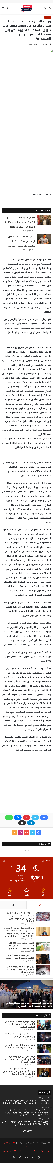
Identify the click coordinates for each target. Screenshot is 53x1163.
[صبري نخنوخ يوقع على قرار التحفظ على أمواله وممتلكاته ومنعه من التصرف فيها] (44, 220)
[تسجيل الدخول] (45, 9)
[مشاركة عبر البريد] (22, 822)
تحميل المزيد (26, 1130)
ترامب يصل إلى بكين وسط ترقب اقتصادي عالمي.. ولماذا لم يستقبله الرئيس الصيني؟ (28, 1004)
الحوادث (47, 17)
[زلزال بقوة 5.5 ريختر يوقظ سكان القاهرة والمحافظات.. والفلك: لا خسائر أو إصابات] (43, 970)
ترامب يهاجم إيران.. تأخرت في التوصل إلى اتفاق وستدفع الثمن (19, 1035)
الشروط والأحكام (16, 1151)
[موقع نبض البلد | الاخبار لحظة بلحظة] (26, 8)
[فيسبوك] (44, 817)
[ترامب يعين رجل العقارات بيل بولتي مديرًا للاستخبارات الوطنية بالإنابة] (44, 1048)
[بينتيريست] (26, 817)
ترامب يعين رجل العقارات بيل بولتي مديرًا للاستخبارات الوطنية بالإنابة (20, 1046)
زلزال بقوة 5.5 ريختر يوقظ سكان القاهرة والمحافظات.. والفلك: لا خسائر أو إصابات (20, 969)
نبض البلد (46, 44)
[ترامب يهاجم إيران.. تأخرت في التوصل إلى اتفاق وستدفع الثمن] (44, 1037)
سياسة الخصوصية (30, 1151)
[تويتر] (35, 817)
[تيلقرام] (31, 822)
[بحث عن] (49, 9)
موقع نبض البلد (44, 1151)
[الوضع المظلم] (7, 9)
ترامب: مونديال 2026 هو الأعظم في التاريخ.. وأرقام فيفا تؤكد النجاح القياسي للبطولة (20, 1024)
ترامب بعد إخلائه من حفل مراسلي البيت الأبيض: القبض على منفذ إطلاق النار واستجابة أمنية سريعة (19, 1071)
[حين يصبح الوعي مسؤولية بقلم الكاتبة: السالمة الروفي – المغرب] (43, 959)
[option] (26, 994)
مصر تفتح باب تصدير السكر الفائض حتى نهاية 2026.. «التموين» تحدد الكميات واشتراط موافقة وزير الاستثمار (19, 917)
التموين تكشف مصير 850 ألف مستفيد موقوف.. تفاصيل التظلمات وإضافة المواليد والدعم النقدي (19, 945)
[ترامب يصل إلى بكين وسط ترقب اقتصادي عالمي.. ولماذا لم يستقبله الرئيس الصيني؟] (44, 1060)
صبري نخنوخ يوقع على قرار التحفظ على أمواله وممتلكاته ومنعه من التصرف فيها (19, 222)
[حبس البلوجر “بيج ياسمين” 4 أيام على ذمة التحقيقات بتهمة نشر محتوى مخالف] (44, 239)
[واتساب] (9, 817)
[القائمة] (3, 9)
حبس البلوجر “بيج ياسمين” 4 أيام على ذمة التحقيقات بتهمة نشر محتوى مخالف (20, 241)
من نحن (6, 1151)
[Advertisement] (26, 109)
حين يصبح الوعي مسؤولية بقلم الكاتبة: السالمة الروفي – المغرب (20, 957)
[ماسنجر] (18, 817)
